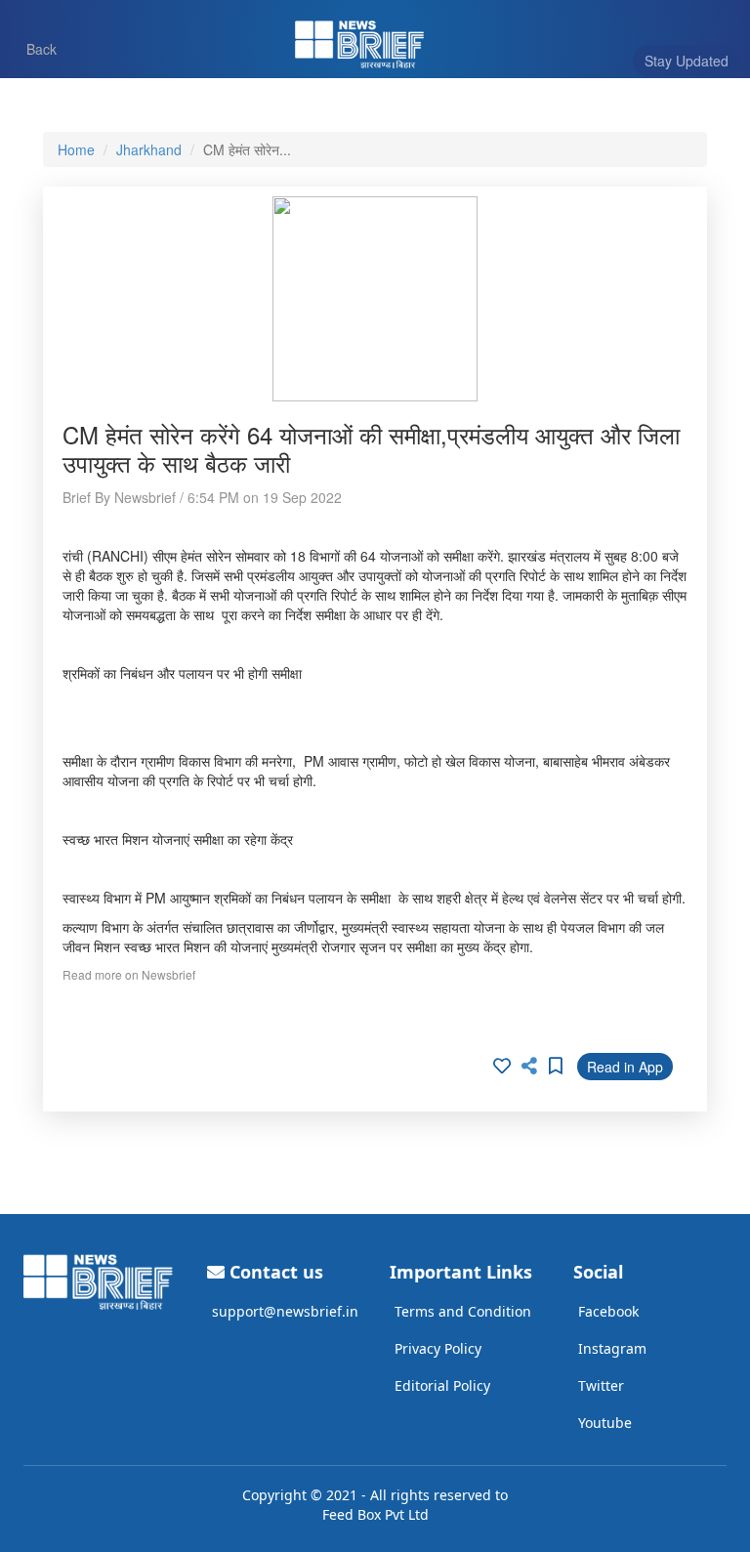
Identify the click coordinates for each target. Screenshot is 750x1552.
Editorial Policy (442, 1385)
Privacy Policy (438, 1348)
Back (32, 48)
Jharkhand (149, 149)
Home (76, 149)
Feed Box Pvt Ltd (375, 1514)
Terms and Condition (463, 1311)
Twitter (601, 1385)
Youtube (605, 1422)
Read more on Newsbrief (128, 974)
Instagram (612, 1348)
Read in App (625, 1066)
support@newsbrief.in (285, 1311)
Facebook (608, 1311)
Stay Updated (687, 60)
